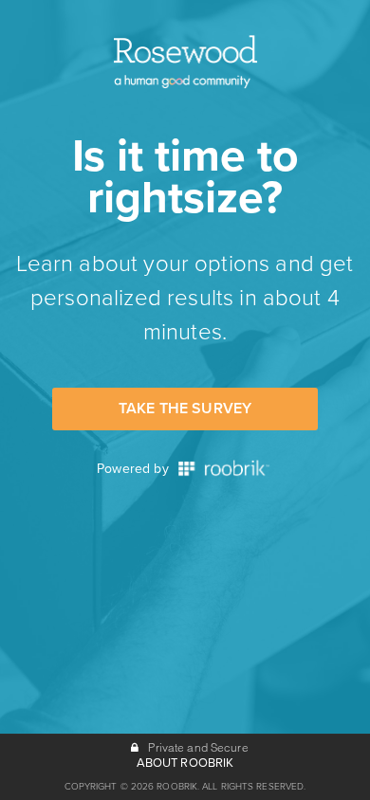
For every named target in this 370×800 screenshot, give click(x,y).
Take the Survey (185, 408)
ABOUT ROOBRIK (185, 763)
